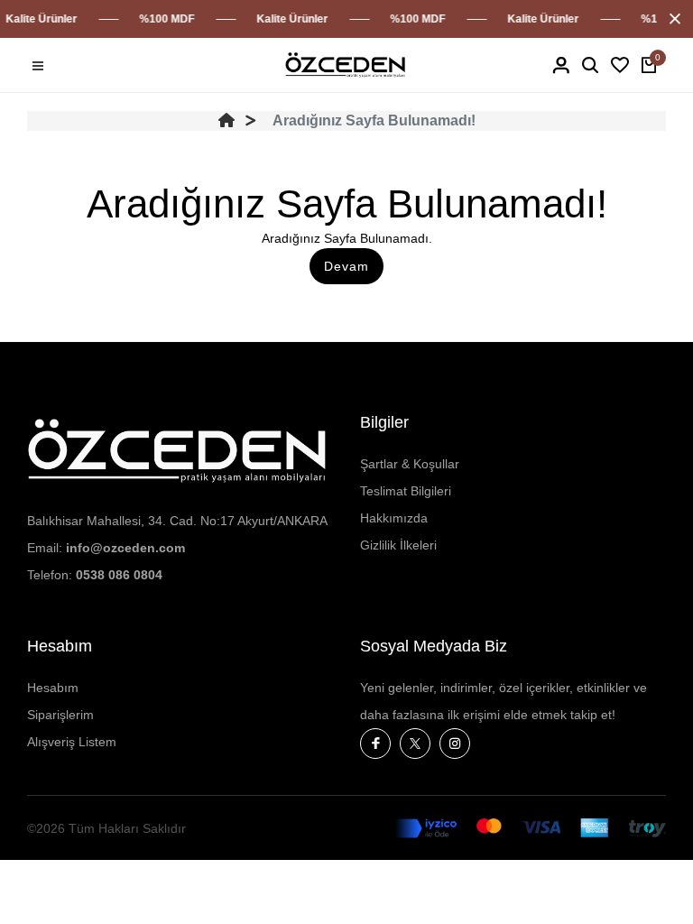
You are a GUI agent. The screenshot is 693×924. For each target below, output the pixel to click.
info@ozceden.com (125, 548)
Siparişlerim (60, 714)
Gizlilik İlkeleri (398, 545)
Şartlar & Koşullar (409, 464)
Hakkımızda (394, 518)
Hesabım (53, 687)
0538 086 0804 (119, 575)
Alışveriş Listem (71, 742)
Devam (346, 266)
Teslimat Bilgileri (405, 491)
